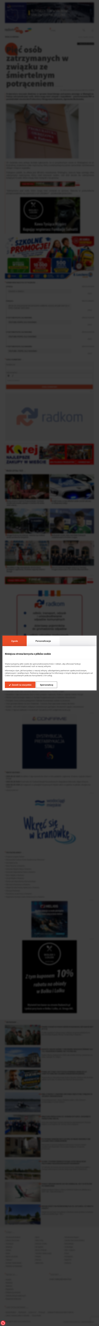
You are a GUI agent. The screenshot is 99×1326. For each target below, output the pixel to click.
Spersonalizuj (46, 685)
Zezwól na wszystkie (21, 685)
